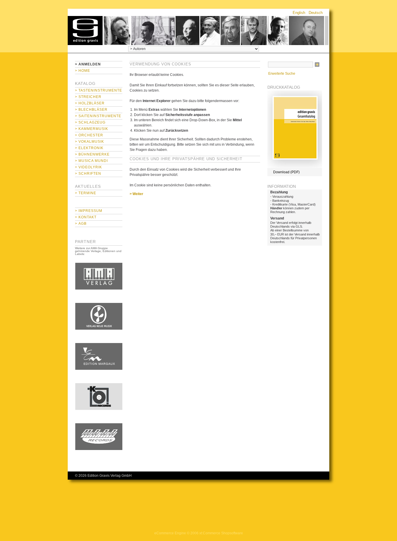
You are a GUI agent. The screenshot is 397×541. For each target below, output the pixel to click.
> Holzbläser (90, 103)
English (299, 12)
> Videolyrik (88, 167)
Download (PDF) (286, 172)
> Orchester (89, 135)
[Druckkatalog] (294, 167)
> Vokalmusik (89, 142)
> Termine (85, 193)
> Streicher (88, 97)
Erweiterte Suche (281, 74)
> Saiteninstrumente (98, 116)
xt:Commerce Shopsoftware (221, 533)
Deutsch (316, 12)
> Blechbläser (91, 110)
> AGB (81, 224)
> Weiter (136, 194)
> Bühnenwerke (92, 154)
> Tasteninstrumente (98, 90)
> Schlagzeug (90, 122)
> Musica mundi (91, 161)
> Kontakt (85, 217)
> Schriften (88, 174)
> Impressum (88, 211)
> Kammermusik (91, 129)
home (85, 30)
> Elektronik (89, 148)
